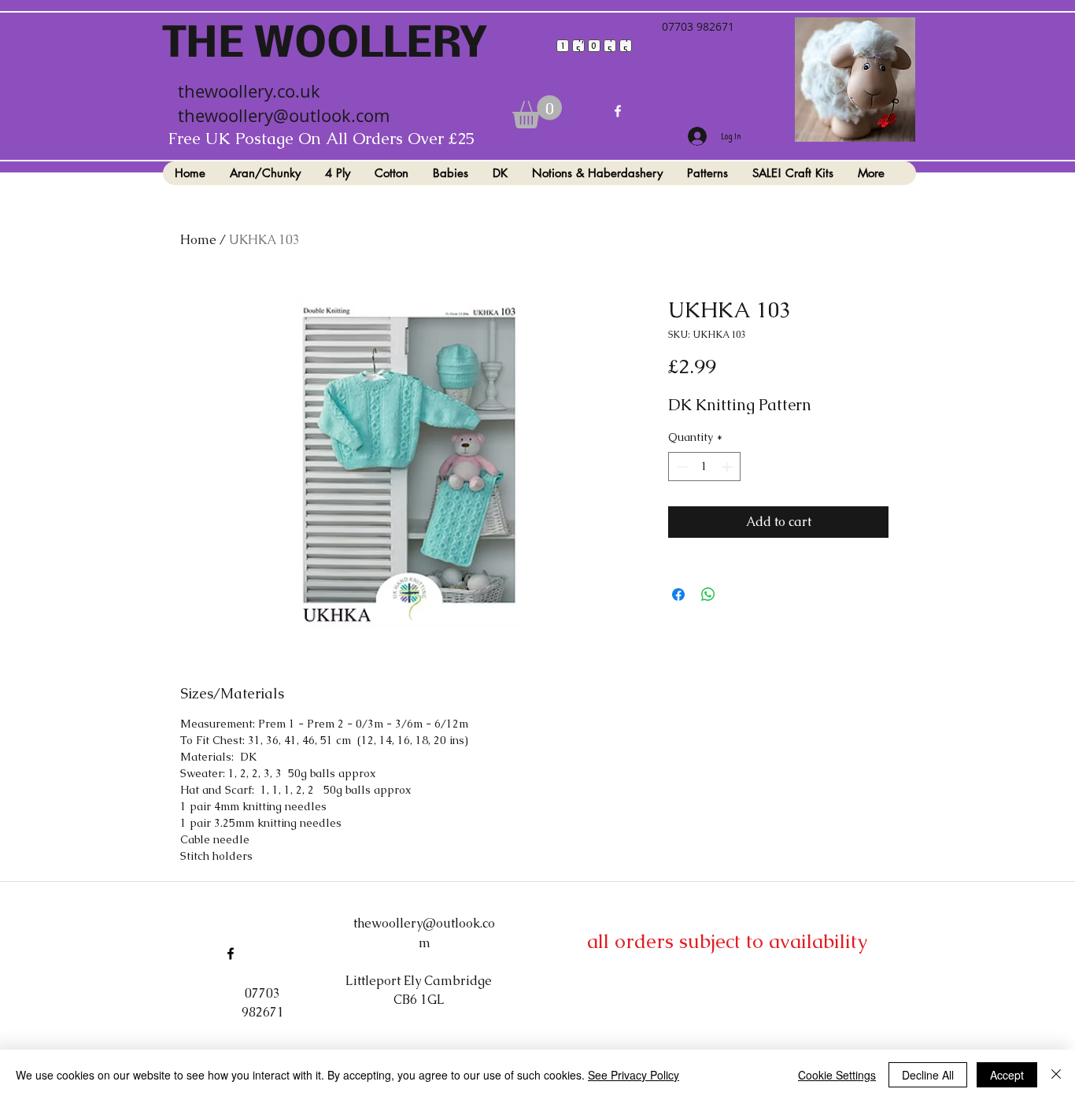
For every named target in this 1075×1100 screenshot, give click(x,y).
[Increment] (728, 466)
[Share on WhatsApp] (708, 594)
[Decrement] (680, 466)
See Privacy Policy (633, 1075)
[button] (537, 111)
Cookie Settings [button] (837, 1075)
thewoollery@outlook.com (284, 115)
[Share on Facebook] (678, 594)
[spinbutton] (704, 466)
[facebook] (618, 111)
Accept (1007, 1075)
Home (198, 239)
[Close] (1056, 1074)
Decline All (928, 1075)
